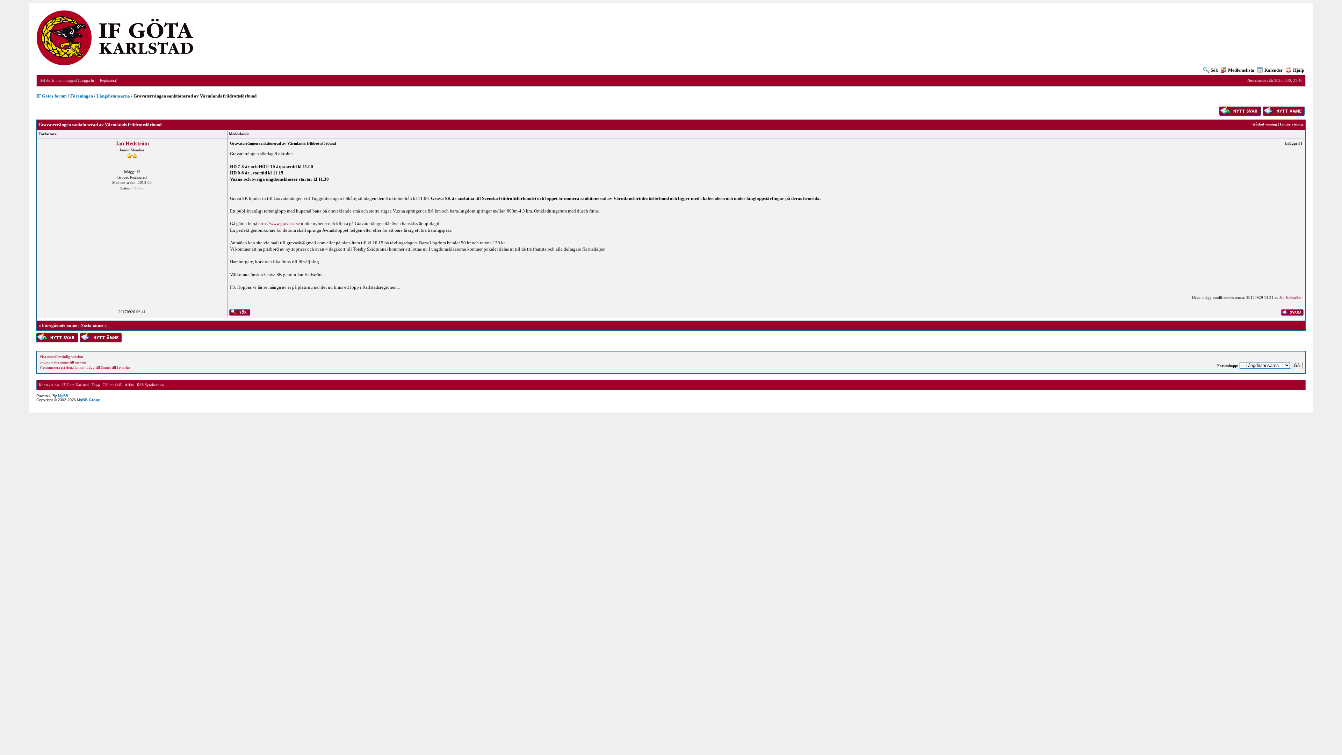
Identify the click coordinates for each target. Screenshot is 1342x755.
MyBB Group (89, 400)
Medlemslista (1241, 70)
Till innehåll (112, 385)
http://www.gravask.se (279, 223)
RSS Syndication (150, 385)
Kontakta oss (49, 385)
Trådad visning (1264, 124)
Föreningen (81, 96)
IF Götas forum (51, 96)
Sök (1214, 70)
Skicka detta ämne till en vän (62, 362)
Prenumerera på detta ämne (61, 367)
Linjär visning (1292, 124)
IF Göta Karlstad (75, 385)
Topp (96, 385)
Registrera (108, 80)
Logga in (86, 80)
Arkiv (129, 385)
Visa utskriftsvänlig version (61, 356)
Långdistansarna (113, 96)
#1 (1300, 143)
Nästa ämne (91, 325)
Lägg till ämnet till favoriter (108, 367)
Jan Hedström (132, 143)
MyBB (63, 396)
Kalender (1273, 70)
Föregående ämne (59, 325)
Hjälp (1298, 70)
